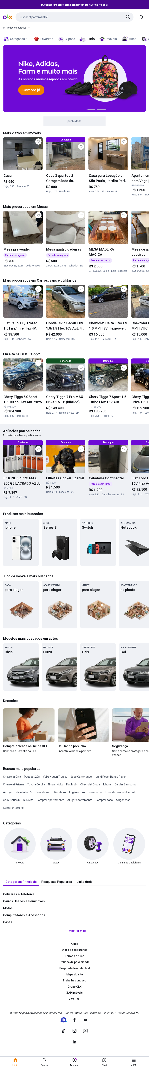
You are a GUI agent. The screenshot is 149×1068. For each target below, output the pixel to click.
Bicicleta (28, 800)
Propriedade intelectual (74, 968)
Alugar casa (123, 800)
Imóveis (111, 39)
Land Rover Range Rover (111, 776)
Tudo (91, 39)
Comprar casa (104, 800)
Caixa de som (43, 792)
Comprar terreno (13, 807)
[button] (74, 17)
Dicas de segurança (74, 949)
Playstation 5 (24, 792)
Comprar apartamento (50, 800)
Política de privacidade (74, 962)
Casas (7, 922)
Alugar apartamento (79, 800)
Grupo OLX (74, 986)
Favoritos (46, 39)
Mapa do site (74, 974)
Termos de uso (74, 956)
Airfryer (8, 792)
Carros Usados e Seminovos (24, 901)
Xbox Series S (11, 800)
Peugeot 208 (32, 776)
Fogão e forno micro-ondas (85, 792)
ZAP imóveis (74, 992)
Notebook (60, 792)
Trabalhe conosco (74, 980)
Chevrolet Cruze (90, 784)
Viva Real (74, 998)
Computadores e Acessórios (24, 915)
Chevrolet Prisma (13, 784)
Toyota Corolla (36, 784)
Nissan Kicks (55, 784)
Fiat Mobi (71, 784)
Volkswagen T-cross (55, 776)
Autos (132, 39)
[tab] (21, 882)
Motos (8, 908)
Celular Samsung (125, 784)
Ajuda (74, 943)
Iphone (107, 784)
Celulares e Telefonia (18, 894)
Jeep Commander (81, 776)
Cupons (70, 39)
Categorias (17, 39)
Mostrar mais (77, 930)
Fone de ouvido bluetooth (121, 792)
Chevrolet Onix (12, 776)
